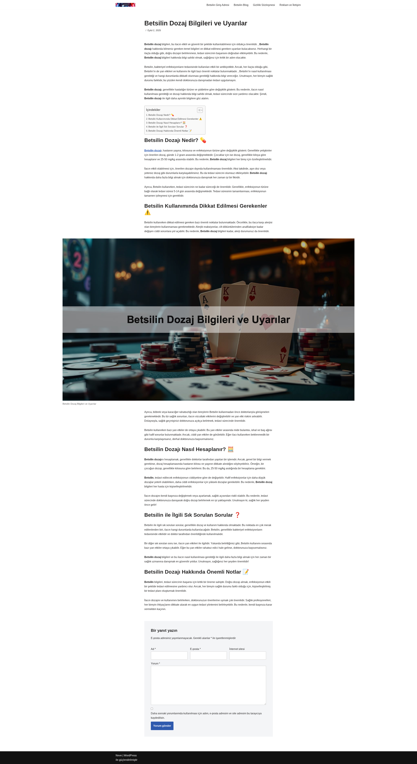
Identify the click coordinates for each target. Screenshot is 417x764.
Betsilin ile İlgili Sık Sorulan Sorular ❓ (167, 126)
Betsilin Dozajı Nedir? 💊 (161, 115)
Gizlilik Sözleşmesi (264, 5)
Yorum (155, 663)
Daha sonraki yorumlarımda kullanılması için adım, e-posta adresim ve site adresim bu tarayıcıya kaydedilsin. (206, 715)
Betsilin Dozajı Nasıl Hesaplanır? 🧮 (167, 122)
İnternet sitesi (237, 649)
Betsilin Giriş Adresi (218, 5)
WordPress (130, 755)
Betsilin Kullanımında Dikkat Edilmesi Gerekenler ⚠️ (175, 119)
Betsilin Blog (241, 5)
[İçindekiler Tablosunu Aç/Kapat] (198, 110)
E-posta (195, 649)
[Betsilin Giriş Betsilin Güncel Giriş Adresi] (125, 5)
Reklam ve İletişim (290, 5)
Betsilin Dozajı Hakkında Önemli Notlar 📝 (170, 130)
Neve (119, 755)
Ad (153, 649)
